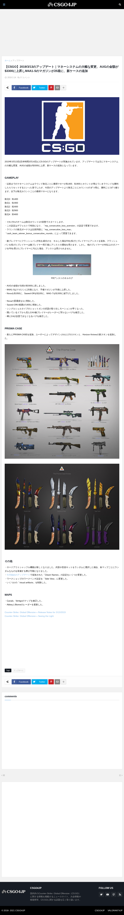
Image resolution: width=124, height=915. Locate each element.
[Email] (57, 87)
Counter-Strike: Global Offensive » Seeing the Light (29, 616)
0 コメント (25, 77)
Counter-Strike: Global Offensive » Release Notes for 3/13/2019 (35, 612)
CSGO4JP (100, 910)
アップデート (18, 60)
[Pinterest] (51, 87)
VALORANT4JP (115, 910)
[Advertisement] (62, 32)
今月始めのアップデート (18, 575)
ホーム (8, 60)
